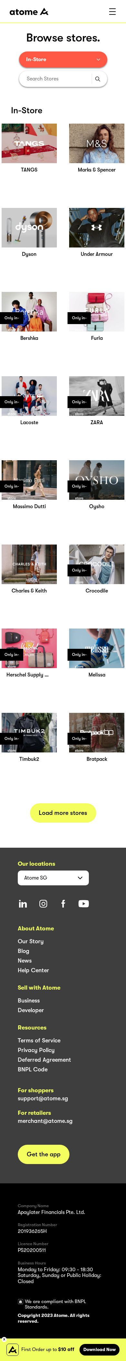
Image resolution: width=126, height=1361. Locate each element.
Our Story (31, 941)
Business (29, 1000)
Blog (23, 951)
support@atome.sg (43, 1098)
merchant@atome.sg (45, 1121)
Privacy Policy (36, 1050)
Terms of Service (39, 1040)
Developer (31, 1010)
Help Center (33, 970)
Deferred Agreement (44, 1060)
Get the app (43, 1154)
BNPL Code (32, 1069)
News (25, 960)
